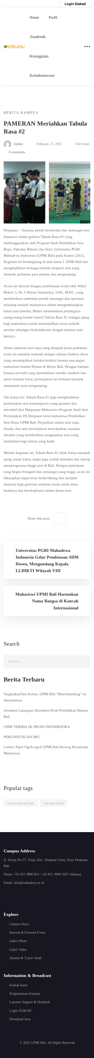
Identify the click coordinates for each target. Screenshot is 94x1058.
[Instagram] (18, 896)
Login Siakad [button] (75, 4)
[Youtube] (30, 896)
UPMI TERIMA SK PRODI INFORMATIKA (37, 727)
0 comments (17, 152)
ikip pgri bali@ (54, 803)
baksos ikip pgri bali (20, 803)
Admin (18, 144)
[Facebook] (5, 896)
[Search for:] (47, 661)
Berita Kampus (21, 113)
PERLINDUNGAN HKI (22, 737)
